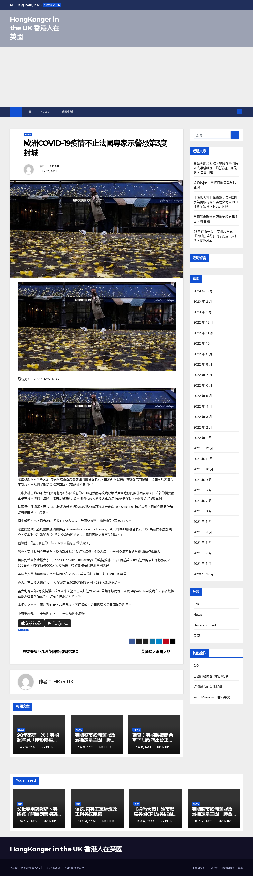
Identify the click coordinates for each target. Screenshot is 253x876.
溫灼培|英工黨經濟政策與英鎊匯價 (96, 811)
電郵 (240, 867)
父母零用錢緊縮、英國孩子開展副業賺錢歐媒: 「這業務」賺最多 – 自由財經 (216, 168)
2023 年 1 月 (203, 312)
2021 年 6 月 (203, 511)
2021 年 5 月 (203, 522)
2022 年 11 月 (203, 333)
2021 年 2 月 (203, 553)
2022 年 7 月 (203, 375)
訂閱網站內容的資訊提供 (211, 676)
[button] (233, 112)
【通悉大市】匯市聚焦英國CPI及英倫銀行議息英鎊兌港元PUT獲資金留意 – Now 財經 (216, 202)
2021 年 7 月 (203, 501)
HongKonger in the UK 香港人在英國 (34, 28)
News (45, 112)
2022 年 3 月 (203, 417)
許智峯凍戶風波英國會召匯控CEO (50, 651)
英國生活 (67, 112)
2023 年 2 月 (203, 301)
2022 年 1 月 (203, 438)
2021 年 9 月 (203, 480)
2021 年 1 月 (202, 564)
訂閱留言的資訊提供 (208, 687)
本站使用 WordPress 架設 (25, 867)
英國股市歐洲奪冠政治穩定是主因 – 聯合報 (95, 740)
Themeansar (71, 867)
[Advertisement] (126, 77)
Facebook (199, 867)
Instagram (228, 867)
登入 (197, 666)
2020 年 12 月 (204, 574)
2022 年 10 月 (204, 343)
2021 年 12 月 (203, 448)
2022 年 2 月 (203, 427)
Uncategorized (205, 625)
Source (23, 630)
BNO (197, 604)
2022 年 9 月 (203, 354)
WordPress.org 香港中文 (212, 697)
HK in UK (53, 166)
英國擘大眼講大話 (156, 651)
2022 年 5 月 (203, 396)
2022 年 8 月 (203, 364)
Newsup (56, 867)
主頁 (29, 112)
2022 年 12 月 (204, 322)
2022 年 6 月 (203, 385)
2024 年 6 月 (203, 291)
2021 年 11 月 (203, 459)
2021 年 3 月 (203, 543)
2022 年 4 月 (203, 406)
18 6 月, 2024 (29, 821)
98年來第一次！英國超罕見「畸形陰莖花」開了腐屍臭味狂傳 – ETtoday (216, 236)
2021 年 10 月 (203, 469)
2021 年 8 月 (203, 490)
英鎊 (197, 636)
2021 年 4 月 (203, 532)
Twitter (213, 867)
